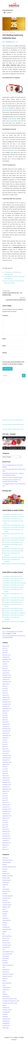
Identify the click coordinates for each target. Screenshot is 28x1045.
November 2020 (6, 758)
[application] (14, 443)
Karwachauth (5, 956)
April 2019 (5, 800)
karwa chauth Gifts (7, 954)
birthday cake (5, 873)
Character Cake (6, 891)
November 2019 (6, 785)
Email (4, 346)
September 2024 (6, 659)
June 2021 (5, 742)
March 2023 (5, 695)
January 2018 (5, 834)
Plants (4, 985)
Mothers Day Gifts (7, 976)
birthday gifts (5, 882)
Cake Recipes (5, 889)
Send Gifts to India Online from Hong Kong (14, 583)
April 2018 (5, 827)
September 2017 (6, 843)
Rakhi (3, 992)
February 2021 (6, 751)
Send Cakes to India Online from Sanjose (14, 527)
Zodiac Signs (5, 1028)
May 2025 (5, 650)
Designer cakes (6, 907)
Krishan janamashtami (7, 965)
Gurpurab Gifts (6, 947)
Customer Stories (6, 905)
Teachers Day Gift (7, 1010)
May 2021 (5, 744)
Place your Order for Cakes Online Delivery (13, 424)
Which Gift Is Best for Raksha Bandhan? (12, 477)
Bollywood (5, 885)
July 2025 (4, 648)
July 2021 (4, 740)
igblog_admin (14, 42)
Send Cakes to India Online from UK (13, 519)
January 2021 (5, 753)
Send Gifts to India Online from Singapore (14, 621)
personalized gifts (7, 983)
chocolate (4, 894)
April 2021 (5, 747)
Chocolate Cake (6, 898)
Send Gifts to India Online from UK (12, 581)
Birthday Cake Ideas (7, 876)
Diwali (4, 909)
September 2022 (6, 709)
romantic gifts (6, 996)
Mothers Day (5, 972)
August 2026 (5, 646)
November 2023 (6, 677)
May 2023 (5, 691)
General (4, 932)
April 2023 (5, 693)
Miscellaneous (6, 970)
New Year (4, 978)
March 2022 (5, 722)
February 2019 (6, 805)
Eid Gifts (4, 916)
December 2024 (6, 655)
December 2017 (6, 836)
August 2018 (5, 818)
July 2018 (4, 820)
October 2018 (6, 814)
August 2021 (5, 738)
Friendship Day (6, 927)
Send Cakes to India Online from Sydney (14, 557)
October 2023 (6, 679)
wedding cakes (6, 1021)
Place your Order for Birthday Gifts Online (12, 429)
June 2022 (5, 715)
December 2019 (6, 782)
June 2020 (5, 769)
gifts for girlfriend (6, 936)
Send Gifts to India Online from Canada (14, 585)
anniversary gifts (6, 862)
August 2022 (5, 711)
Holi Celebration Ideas (8, 952)
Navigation (9, 12)
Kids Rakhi (5, 963)
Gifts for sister (6, 943)
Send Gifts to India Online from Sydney (13, 615)
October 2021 (6, 733)
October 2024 (6, 657)
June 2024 (5, 666)
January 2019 (5, 807)
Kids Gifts (4, 961)
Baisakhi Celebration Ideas (9, 867)
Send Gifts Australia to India (9, 999)
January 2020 (5, 780)
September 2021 (6, 735)
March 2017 (5, 849)
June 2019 (5, 796)
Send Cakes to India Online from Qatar (13, 549)
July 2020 (4, 767)
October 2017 (6, 840)
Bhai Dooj (4, 869)
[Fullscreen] (23, 448)
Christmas (4, 900)
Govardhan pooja (6, 945)
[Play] (4, 448)
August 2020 (5, 764)
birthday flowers (6, 880)
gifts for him (5, 940)
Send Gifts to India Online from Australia (14, 598)
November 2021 (6, 731)
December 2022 (6, 702)
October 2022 (6, 706)
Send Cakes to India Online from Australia (14, 538)
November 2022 (6, 704)
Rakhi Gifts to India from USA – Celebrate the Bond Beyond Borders (13, 474)
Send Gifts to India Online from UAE (13, 602)
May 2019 (5, 798)
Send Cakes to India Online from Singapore (14, 564)
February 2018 (6, 831)
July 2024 (4, 664)
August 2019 (5, 791)
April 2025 (5, 653)
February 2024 (6, 671)
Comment (5, 315)
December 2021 (6, 729)
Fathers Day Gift (6, 920)
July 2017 (4, 847)
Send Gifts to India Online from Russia (13, 579)
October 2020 (6, 760)
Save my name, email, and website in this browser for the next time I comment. (13, 363)
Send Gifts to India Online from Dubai (13, 611)
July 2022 (4, 713)
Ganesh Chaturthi (6, 929)
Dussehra (4, 914)
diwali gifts (5, 911)
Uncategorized (6, 1012)
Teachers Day (5, 1008)
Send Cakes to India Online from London (14, 540)
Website (4, 353)
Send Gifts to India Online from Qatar (13, 609)
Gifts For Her (5, 938)
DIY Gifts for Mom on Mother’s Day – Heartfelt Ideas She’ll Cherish (12, 480)
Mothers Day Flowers (7, 974)
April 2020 (5, 773)
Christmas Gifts (6, 902)
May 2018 (5, 825)
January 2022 (5, 726)
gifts (3, 934)
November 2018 (6, 811)
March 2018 (5, 829)
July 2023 (4, 686)
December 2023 (6, 675)
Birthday (4, 871)
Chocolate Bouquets (7, 896)
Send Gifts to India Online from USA (13, 576)
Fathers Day (5, 918)
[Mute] (21, 448)
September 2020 (6, 762)
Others (4, 981)
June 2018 (5, 823)
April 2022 (5, 720)
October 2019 (6, 787)
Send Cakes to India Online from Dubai (13, 551)
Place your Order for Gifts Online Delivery (12, 420)
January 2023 (5, 700)
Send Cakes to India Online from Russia (14, 516)
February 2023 (6, 697)
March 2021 (5, 749)
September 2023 (6, 682)
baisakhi (4, 864)
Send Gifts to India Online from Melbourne (14, 613)
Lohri (3, 967)
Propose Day (5, 990)
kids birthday (5, 958)
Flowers (4, 925)
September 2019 (6, 789)
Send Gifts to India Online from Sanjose (14, 587)
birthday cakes (6, 878)
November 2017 (6, 838)
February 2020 (6, 778)
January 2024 (5, 673)
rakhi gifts (5, 994)
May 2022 (5, 717)
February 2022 (6, 724)
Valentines (5, 1016)
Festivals (4, 923)
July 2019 (4, 793)
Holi (3, 949)
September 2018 (6, 816)
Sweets (4, 1005)
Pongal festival (6, 987)
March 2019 (5, 802)
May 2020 (5, 771)
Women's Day (5, 1025)
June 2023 (5, 688)
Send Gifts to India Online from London (13, 600)
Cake (3, 887)
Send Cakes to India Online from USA (13, 514)
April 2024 (5, 668)
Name (4, 339)
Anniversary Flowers (7, 860)
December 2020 (6, 755)
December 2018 (6, 809)
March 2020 (5, 776)
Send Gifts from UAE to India (9, 1003)
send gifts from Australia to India (10, 1001)
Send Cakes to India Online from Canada (14, 525)
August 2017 (5, 845)
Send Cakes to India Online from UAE (13, 542)
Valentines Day (6, 1019)
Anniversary (12, 32)
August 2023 (5, 684)
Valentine (4, 1014)
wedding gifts (5, 1023)
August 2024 (5, 662)
